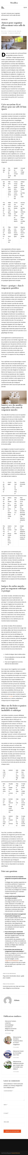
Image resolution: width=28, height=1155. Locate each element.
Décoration (4, 19)
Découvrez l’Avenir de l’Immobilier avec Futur (18, 1053)
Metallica (14, 3)
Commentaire (8, 1091)
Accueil (3, 13)
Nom (5, 1104)
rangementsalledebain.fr (12, 960)
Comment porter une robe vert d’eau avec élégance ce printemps (13, 987)
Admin (9, 1033)
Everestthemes (16, 1153)
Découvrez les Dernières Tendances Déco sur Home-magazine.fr (18, 1040)
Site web (6, 1122)
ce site (11, 696)
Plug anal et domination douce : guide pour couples (13, 977)
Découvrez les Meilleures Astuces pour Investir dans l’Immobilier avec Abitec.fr (18, 1065)
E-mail (6, 1113)
